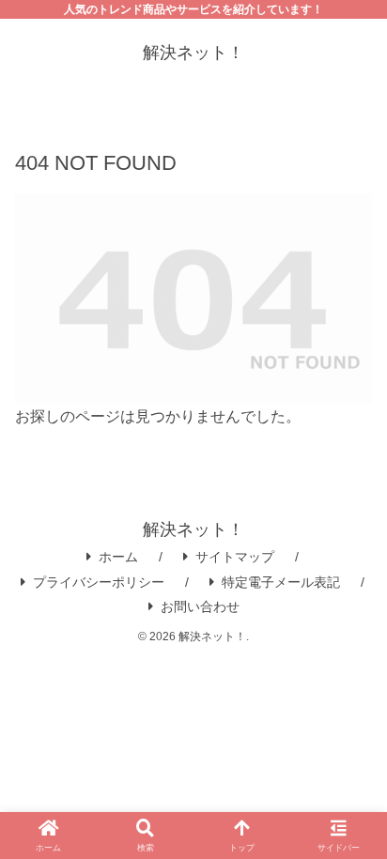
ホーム (118, 556)
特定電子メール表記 (281, 582)
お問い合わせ (200, 606)
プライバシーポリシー (98, 582)
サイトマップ (234, 556)
